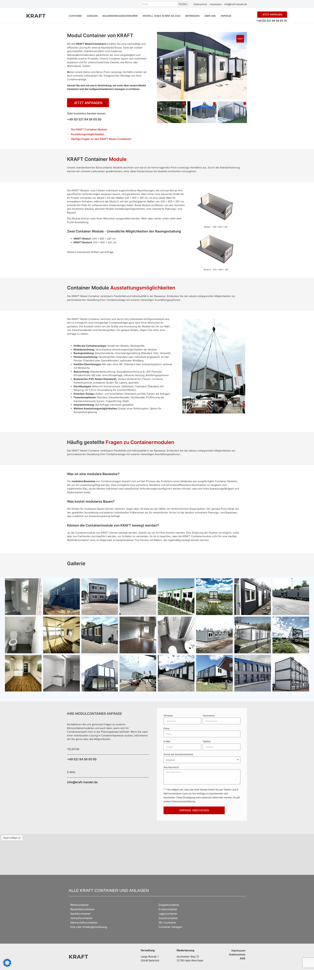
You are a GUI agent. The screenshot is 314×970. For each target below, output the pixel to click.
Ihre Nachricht (171, 767)
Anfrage (226, 15)
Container (75, 15)
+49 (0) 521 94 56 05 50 (84, 119)
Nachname (208, 715)
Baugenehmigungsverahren (120, 15)
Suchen (183, 4)
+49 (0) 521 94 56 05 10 (271, 20)
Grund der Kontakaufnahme (178, 754)
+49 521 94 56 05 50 (81, 759)
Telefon (207, 741)
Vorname (168, 715)
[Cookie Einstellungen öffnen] (7, 965)
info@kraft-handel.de (82, 782)
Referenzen (192, 15)
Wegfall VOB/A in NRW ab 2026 (161, 15)
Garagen (92, 15)
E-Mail (167, 741)
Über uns (210, 15)
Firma (166, 728)
